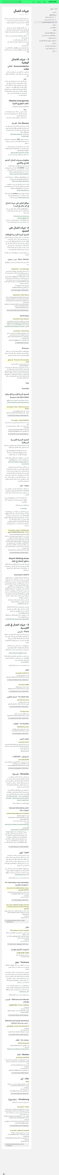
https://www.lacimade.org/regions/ (19, 174)
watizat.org (23, 991)
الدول (56, 8)
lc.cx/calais (24, 508)
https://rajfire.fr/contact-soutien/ (20, 152)
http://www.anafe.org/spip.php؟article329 (17, 619)
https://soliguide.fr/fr (23, 218)
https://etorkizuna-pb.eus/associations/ (18, 402)
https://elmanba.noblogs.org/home (20, 829)
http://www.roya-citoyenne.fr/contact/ (14, 326)
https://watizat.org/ (23, 197)
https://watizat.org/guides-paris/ (18, 653)
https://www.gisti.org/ (23, 190)
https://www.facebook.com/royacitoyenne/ (18, 323)
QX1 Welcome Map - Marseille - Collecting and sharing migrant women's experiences (17, 798)
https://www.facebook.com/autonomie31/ (18, 1049)
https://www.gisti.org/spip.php (20, 181)
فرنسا (51, 8)
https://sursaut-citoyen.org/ (21, 216)
